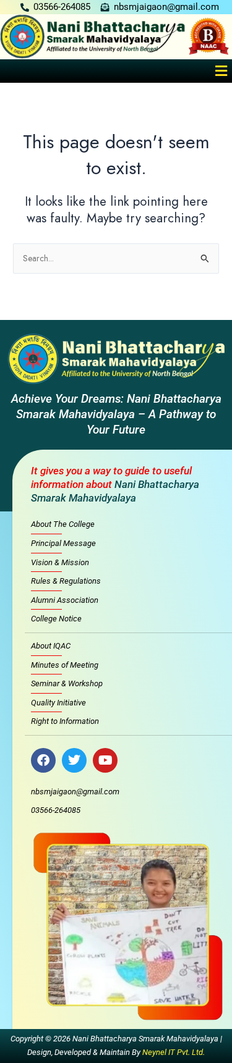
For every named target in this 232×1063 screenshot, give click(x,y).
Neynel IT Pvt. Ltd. (173, 1052)
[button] (221, 70)
